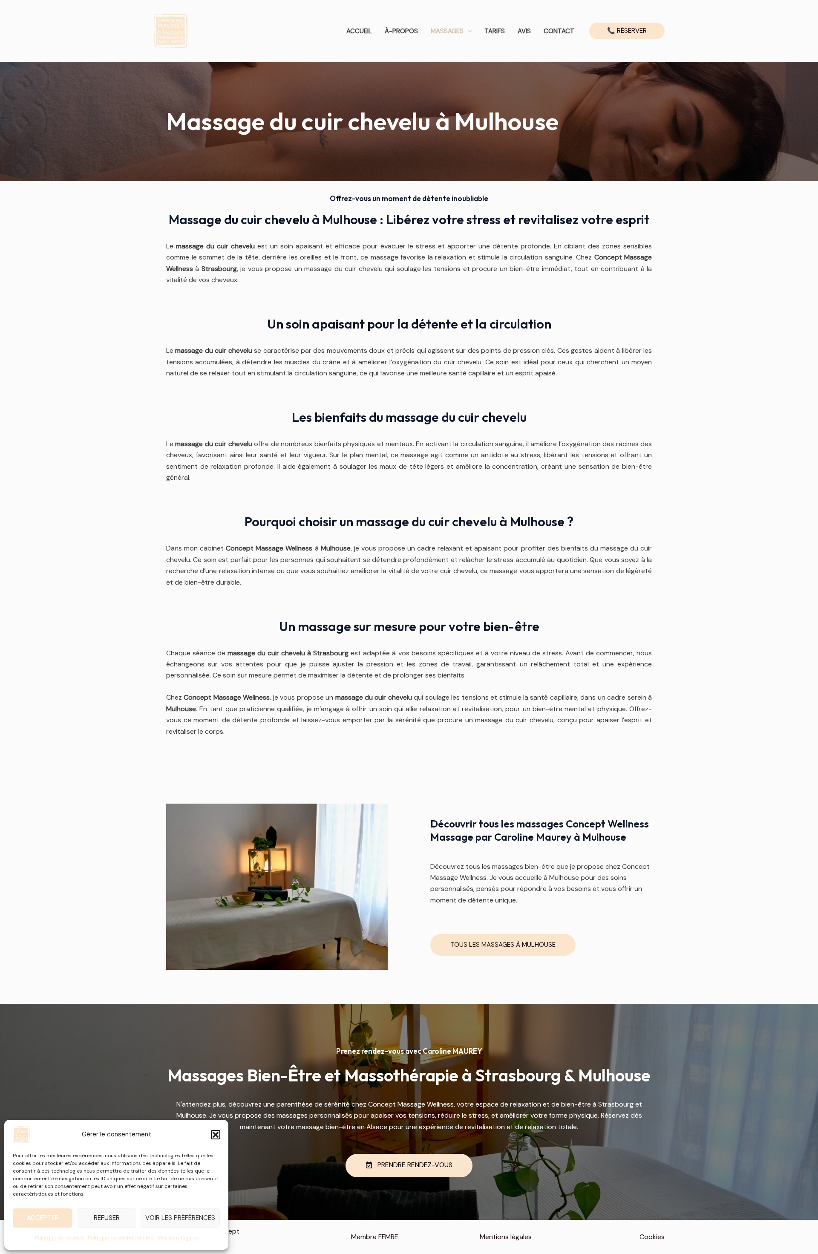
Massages (447, 31)
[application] (468, 31)
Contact (559, 31)
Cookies (652, 1236)
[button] (215, 1134)
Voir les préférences (180, 1218)
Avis (524, 31)
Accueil (359, 31)
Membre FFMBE (374, 1236)
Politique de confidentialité (120, 1237)
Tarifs (494, 31)
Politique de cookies (59, 1237)
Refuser (107, 1218)
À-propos (401, 31)
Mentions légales (178, 1237)
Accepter (43, 1218)
